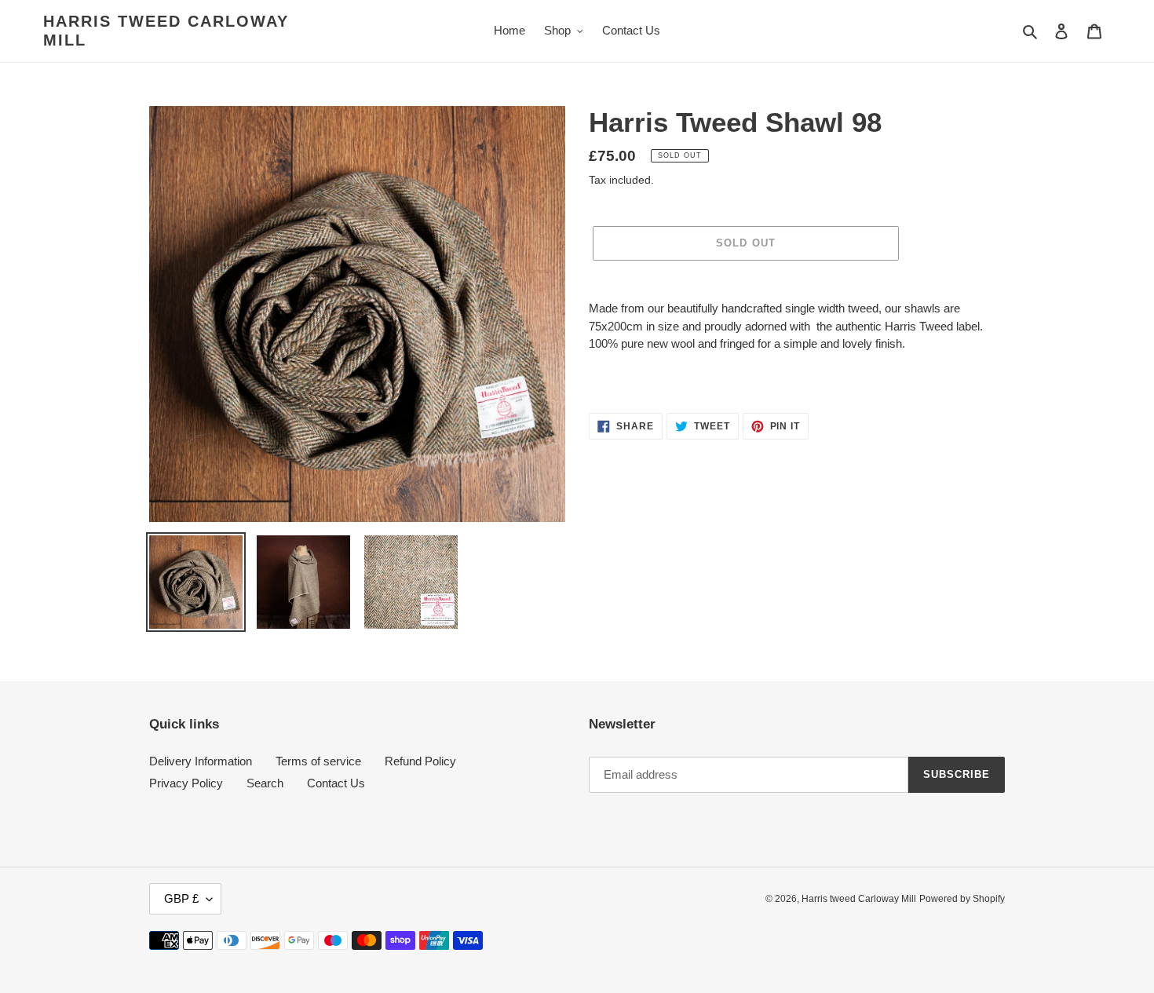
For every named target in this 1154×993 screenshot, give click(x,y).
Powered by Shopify (962, 898)
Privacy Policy (186, 783)
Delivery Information (200, 761)
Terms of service (318, 761)
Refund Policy (420, 761)
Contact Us (336, 783)
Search (265, 783)
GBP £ (181, 898)
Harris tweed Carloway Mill (166, 31)
